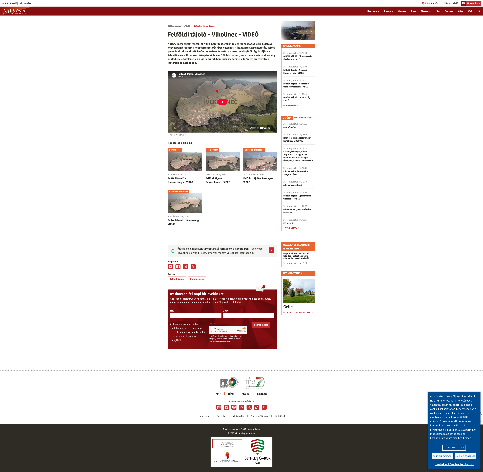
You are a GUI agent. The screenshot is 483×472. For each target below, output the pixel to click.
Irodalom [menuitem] (388, 11)
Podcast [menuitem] (449, 11)
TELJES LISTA (291, 228)
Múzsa (245, 393)
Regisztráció (452, 3)
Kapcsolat (221, 416)
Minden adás (289, 105)
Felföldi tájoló (177, 279)
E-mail (226, 310)
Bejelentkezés (431, 3)
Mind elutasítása (442, 456)
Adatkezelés (238, 416)
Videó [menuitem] (460, 11)
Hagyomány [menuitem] (373, 11)
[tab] (287, 118)
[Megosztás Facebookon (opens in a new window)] (177, 266)
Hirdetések (280, 416)
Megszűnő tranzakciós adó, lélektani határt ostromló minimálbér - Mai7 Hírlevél (296, 256)
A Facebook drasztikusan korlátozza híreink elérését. (198, 298)
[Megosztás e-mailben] (170, 266)
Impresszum (203, 416)
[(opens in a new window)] (218, 407)
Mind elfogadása (466, 456)
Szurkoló (262, 393)
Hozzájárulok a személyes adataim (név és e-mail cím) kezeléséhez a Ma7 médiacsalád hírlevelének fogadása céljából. (189, 332)
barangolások (197, 279)
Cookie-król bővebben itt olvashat (454, 464)
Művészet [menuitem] (425, 11)
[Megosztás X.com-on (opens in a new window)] (193, 266)
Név (172, 310)
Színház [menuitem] (402, 11)
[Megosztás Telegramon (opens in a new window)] (185, 266)
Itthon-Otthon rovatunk (297, 313)
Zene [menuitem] (413, 11)
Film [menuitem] (437, 11)
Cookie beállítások (259, 416)
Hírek (231, 393)
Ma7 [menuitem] (470, 11)
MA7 (218, 393)
